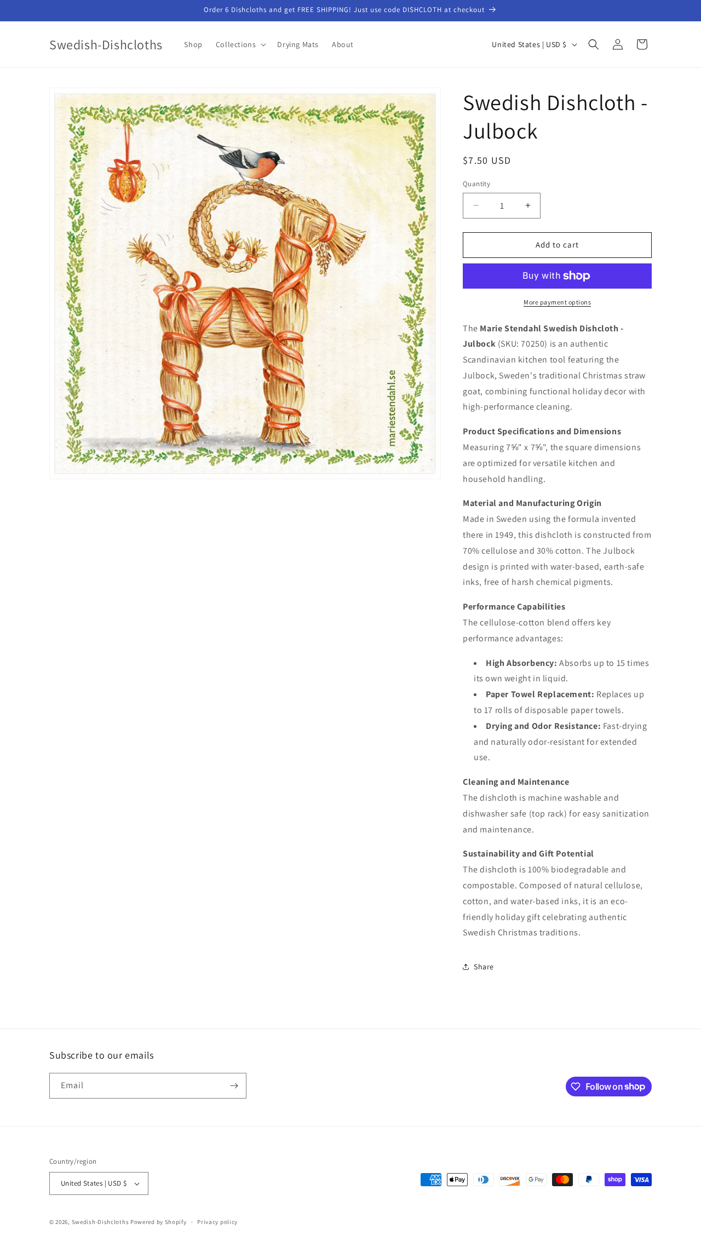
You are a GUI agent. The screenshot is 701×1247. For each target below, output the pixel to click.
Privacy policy (217, 1222)
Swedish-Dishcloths (100, 1222)
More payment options (557, 302)
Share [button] (484, 967)
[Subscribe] (234, 1086)
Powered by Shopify (158, 1222)
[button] (240, 44)
